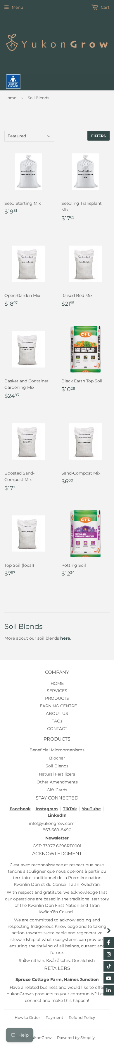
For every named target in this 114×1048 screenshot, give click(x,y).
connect (33, 1000)
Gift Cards (57, 789)
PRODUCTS (57, 698)
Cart (105, 7)
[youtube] (108, 978)
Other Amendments (57, 782)
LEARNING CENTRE (57, 705)
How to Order (27, 1017)
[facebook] (108, 942)
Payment (54, 1017)
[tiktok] (108, 966)
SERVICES (57, 690)
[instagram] (108, 954)
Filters (98, 136)
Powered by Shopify (76, 1037)
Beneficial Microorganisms (57, 750)
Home (10, 97)
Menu (17, 7)
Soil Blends (57, 766)
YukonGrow (40, 1037)
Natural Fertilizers (57, 774)
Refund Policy (82, 1017)
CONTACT (57, 728)
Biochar (57, 758)
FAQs (57, 721)
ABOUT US (57, 713)
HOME (57, 683)
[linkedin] (108, 990)
